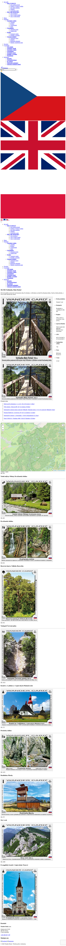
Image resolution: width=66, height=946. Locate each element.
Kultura (12, 23)
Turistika (12, 22)
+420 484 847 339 (5, 935)
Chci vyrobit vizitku (15, 15)
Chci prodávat (13, 13)
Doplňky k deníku (15, 35)
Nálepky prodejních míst (16, 42)
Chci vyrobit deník (15, 16)
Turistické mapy (14, 38)
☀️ (1, 71)
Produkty (6, 19)
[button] (3, 425)
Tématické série (14, 29)
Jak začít (6, 2)
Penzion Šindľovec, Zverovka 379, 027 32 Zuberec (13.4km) (19, 412)
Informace (6, 57)
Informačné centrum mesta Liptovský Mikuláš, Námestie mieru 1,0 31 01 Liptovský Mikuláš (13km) (29, 409)
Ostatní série (13, 31)
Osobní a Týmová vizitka (16, 6)
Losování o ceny (14, 10)
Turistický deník (14, 34)
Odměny (12, 9)
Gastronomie (13, 25)
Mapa (5, 18)
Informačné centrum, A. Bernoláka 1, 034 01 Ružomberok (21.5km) (21, 415)
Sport (11, 26)
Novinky (6, 44)
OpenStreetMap (61, 470)
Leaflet (54, 470)
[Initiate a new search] (63, 425)
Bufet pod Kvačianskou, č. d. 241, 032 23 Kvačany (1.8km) (19, 404)
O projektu (6, 45)
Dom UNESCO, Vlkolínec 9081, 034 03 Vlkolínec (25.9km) (19, 418)
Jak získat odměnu (15, 7)
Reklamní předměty (15, 41)
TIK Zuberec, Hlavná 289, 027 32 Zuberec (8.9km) (17, 407)
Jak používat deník (15, 5)
